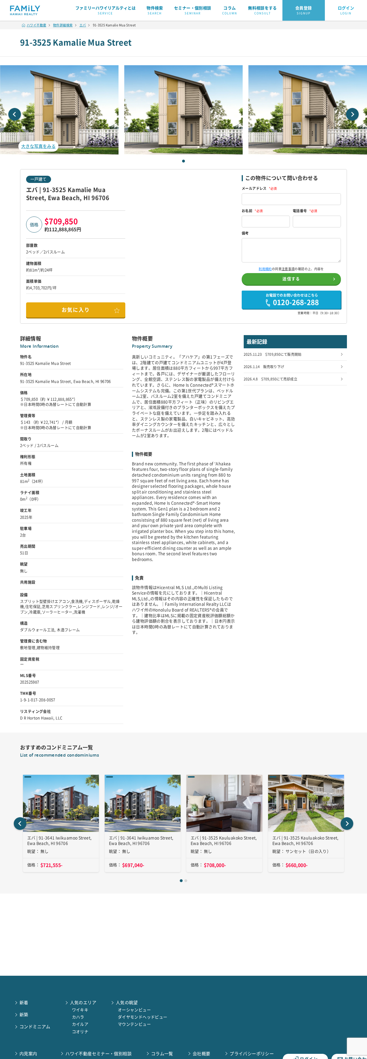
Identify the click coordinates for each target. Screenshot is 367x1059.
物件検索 (155, 10)
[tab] (183, 161)
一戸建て (38, 179)
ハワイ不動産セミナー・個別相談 (98, 1054)
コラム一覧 (162, 1054)
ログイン (346, 10)
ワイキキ (80, 1010)
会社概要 (201, 1054)
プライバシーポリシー (252, 1054)
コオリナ (80, 1032)
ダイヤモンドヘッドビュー (142, 1017)
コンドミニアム (34, 1027)
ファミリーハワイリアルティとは (105, 10)
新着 (23, 1002)
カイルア (80, 1024)
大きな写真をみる (38, 146)
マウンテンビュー (134, 1024)
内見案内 (28, 1054)
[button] (183, 109)
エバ (82, 25)
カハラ (78, 1017)
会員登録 (303, 10)
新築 (23, 1014)
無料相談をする (262, 10)
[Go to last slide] (20, 823)
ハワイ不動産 (36, 25)
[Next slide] (352, 114)
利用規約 (265, 268)
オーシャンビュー (134, 1010)
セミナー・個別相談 (192, 10)
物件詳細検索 (63, 25)
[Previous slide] (14, 114)
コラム (229, 10)
